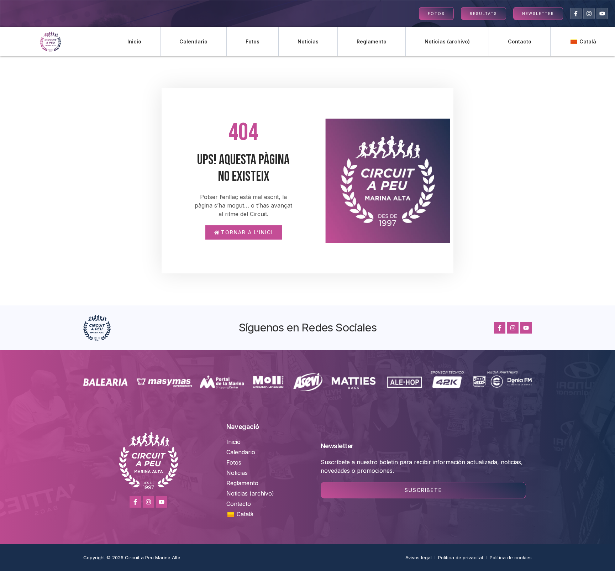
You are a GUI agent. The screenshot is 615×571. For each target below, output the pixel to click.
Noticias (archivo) (447, 41)
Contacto (519, 41)
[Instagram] (589, 13)
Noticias (308, 41)
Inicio (134, 41)
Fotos (252, 41)
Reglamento (372, 41)
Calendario (193, 41)
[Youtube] (602, 13)
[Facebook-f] (576, 13)
